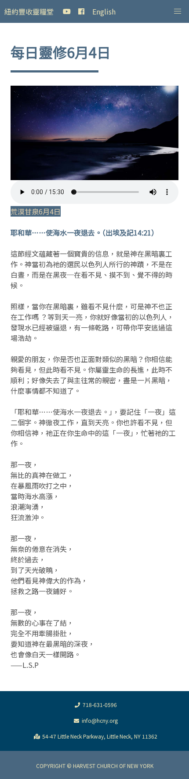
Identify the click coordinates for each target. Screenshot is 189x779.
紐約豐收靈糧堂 (29, 11)
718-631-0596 (100, 704)
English (104, 11)
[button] (177, 11)
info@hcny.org (100, 720)
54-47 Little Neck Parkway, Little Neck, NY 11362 (99, 736)
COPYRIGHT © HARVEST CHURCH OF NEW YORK (94, 765)
